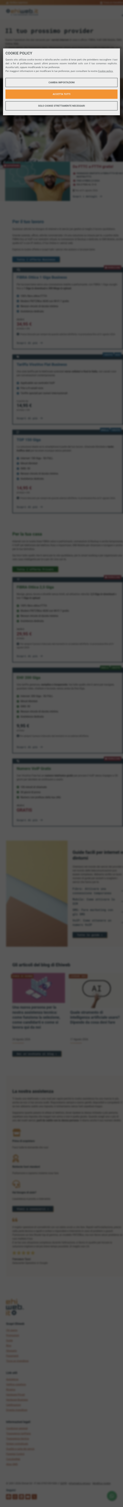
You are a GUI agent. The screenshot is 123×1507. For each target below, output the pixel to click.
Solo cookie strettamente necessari (61, 105)
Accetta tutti (61, 94)
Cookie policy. (105, 71)
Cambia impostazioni (62, 82)
